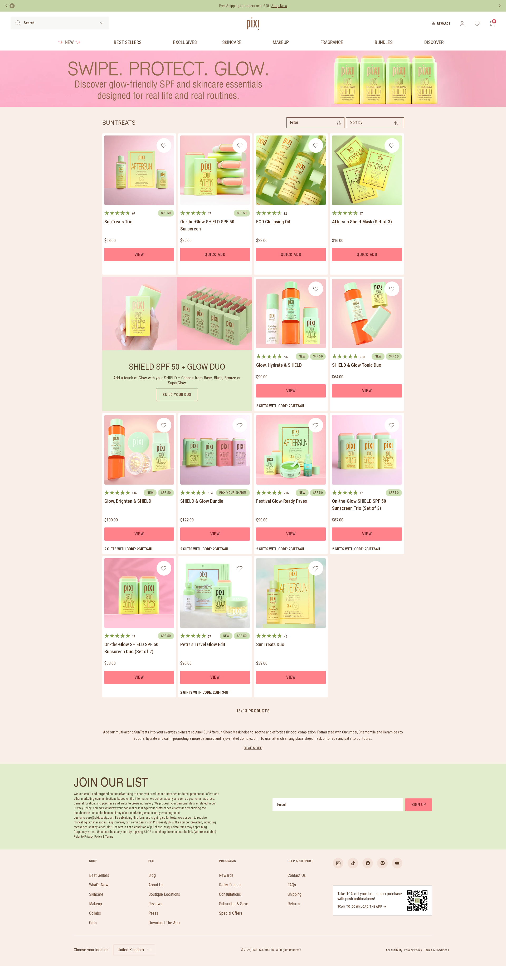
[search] (18, 23)
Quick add (215, 254)
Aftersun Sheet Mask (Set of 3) (362, 221)
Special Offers (230, 913)
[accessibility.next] (499, 5)
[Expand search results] (102, 23)
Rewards (443, 24)
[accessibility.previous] (6, 5)
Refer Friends (230, 884)
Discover (434, 42)
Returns (294, 903)
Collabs (95, 913)
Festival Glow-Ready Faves (281, 501)
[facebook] (367, 863)
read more (253, 747)
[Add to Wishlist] (163, 145)
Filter (294, 122)
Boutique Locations (164, 894)
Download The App (164, 922)
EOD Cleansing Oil (273, 221)
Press (153, 913)
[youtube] (397, 863)
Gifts (93, 922)
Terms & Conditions (436, 950)
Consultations (230, 894)
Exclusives (185, 42)
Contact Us (297, 875)
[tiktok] (353, 863)
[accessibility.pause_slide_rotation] (12, 6)
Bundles (384, 42)
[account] (462, 24)
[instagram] (338, 863)
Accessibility (394, 950)
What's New (98, 884)
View (139, 254)
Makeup (281, 42)
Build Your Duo (177, 395)
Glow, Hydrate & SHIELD (279, 365)
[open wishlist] (477, 24)
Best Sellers (128, 42)
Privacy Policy (413, 950)
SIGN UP (418, 804)
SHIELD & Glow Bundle (201, 501)
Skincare (231, 42)
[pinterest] (382, 863)
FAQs (292, 884)
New (69, 42)
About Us (155, 884)
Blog (152, 875)
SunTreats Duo (270, 644)
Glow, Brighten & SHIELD (127, 501)
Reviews (155, 903)
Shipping (294, 894)
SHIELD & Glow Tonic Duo (356, 365)
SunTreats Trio (118, 221)
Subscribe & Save (233, 903)
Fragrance (331, 42)
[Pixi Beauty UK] (253, 23)
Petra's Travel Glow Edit (202, 644)
